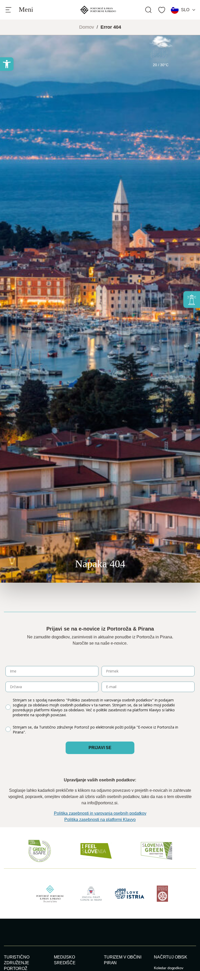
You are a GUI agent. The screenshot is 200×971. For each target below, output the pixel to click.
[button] (7, 64)
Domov (86, 27)
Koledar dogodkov (168, 968)
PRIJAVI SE (100, 747)
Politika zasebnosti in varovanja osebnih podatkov (100, 813)
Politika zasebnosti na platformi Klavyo (100, 819)
